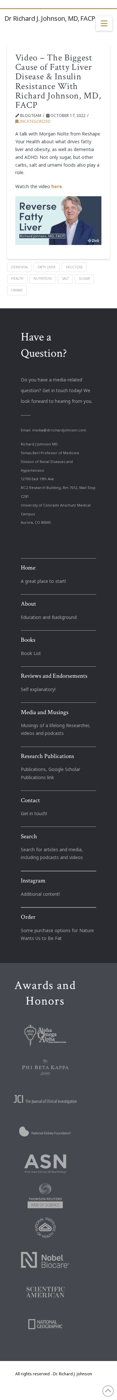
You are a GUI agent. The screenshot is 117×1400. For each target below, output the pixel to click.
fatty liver (47, 267)
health (17, 278)
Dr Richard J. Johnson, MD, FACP (50, 18)
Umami (16, 290)
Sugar (84, 278)
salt (65, 278)
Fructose (74, 267)
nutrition (42, 278)
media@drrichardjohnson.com (59, 430)
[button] (104, 23)
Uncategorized (34, 121)
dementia (19, 267)
